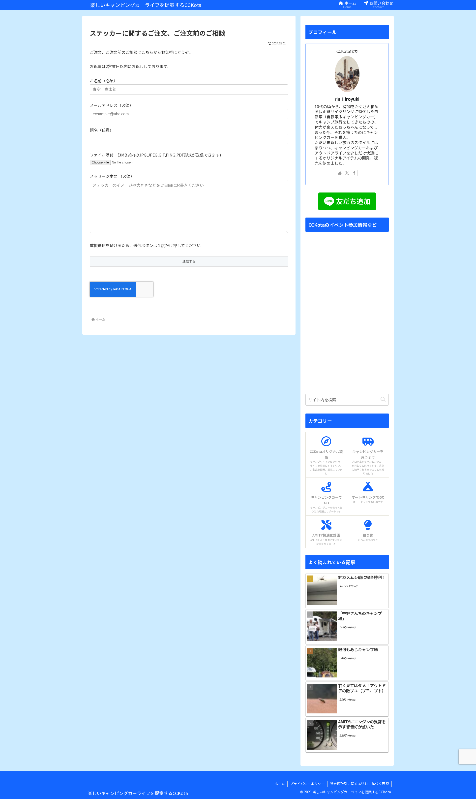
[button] (383, 399)
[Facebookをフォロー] (354, 173)
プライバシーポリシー (307, 783)
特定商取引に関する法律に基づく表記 (359, 783)
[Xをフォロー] (347, 173)
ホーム (279, 783)
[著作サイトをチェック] (340, 173)
